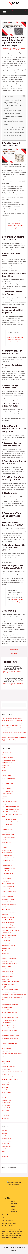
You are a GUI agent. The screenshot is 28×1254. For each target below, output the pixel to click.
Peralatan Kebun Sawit (8, 1025)
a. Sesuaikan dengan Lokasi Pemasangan (13, 120)
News (13, 1206)
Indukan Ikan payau (7, 896)
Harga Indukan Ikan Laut (8, 865)
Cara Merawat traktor (8, 824)
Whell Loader (5, 1118)
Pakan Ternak (5, 969)
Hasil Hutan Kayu (6, 878)
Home (13, 1201)
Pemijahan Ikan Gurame (8, 984)
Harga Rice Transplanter (8, 871)
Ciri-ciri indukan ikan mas (9, 827)
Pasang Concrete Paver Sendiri (10, 981)
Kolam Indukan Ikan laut (8, 927)
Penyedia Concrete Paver (9, 1020)
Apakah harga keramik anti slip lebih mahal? (12, 136)
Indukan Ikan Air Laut (8, 883)
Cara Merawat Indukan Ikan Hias (11, 821)
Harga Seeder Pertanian (8, 873)
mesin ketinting (6, 940)
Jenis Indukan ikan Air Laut (9, 904)
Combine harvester (7, 829)
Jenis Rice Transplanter (8, 912)
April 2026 (4, 1136)
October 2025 (5, 1143)
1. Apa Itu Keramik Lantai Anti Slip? (11, 99)
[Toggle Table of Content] (23, 96)
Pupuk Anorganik (6, 1048)
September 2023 (6, 1156)
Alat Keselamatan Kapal (8, 760)
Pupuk (3, 1046)
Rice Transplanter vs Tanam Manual (12, 1053)
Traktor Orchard (6, 1100)
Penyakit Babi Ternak (7, 1010)
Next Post (14, 653)
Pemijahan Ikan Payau (8, 987)
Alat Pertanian (5, 765)
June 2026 (4, 1130)
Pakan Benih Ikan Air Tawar (9, 963)
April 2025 (4, 1148)
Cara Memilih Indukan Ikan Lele (10, 809)
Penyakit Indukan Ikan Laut (9, 1015)
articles (4, 770)
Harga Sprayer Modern (8, 876)
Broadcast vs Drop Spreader (10, 801)
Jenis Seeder (5, 914)
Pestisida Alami (6, 1041)
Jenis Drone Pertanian (8, 899)
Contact (14, 1212)
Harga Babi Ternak (7, 855)
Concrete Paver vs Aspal (8, 837)
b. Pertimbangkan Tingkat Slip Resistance (13, 121)
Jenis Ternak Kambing (8, 922)
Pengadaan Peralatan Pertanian (10, 1002)
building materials (6, 804)
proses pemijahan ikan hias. (9, 1043)
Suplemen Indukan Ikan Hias (10, 1079)
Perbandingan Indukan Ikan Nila (10, 1035)
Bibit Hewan (5, 799)
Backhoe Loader (6, 775)
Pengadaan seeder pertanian (10, 1004)
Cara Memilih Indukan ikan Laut (10, 806)
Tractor (4, 1097)
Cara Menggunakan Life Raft (9, 811)
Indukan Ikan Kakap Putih (9, 891)
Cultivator (4, 840)
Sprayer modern (6, 1069)
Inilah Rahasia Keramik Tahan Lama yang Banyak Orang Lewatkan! (15, 226)
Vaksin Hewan (5, 1110)
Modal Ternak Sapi (7, 951)
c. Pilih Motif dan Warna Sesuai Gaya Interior (12, 124)
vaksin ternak (5, 1113)
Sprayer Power (6, 1074)
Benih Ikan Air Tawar (7, 786)
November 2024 (6, 1154)
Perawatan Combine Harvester (10, 1028)
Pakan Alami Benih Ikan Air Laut (10, 958)
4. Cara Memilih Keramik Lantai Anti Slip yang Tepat (12, 117)
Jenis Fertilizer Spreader (8, 901)
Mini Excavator (6, 948)
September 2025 (6, 1146)
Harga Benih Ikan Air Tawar (9, 858)
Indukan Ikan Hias (7, 889)
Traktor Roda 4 (6, 1105)
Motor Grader (5, 953)
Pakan (3, 956)
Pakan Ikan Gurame (7, 966)
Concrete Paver (6, 832)
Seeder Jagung (6, 1061)
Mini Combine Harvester (8, 945)
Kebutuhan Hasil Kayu (8, 925)
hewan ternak (5, 881)
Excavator (4, 847)
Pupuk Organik (6, 1051)
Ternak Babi (5, 1087)
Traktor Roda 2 (6, 1102)
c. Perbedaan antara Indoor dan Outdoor (13, 115)
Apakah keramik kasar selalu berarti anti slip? (13, 130)
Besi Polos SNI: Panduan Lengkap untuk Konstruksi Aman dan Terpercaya (12, 668)
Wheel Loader (5, 1115)
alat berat (4, 755)
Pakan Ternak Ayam (7, 971)
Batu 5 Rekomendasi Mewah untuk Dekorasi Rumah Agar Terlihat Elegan (13, 680)
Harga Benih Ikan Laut (8, 860)
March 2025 (5, 1151)
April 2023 (4, 1159)
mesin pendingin (6, 943)
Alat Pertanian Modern (8, 768)
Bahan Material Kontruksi (9, 48)
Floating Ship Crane (7, 852)
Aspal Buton (5, 773)
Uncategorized (6, 1108)
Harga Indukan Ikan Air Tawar (10, 863)
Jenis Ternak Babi (7, 920)
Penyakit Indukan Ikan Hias (9, 1012)
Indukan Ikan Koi (6, 894)
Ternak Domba (6, 1090)
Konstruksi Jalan (6, 932)
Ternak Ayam (5, 1084)
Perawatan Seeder (7, 1033)
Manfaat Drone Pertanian (9, 935)
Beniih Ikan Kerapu (7, 793)
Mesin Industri (6, 938)
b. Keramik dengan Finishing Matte (12, 113)
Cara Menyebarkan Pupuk (9, 819)
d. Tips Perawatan (8, 126)
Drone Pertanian (6, 842)
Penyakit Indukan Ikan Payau (10, 1017)
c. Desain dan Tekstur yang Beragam (12, 105)
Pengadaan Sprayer (7, 1007)
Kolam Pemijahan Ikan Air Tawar (10, 930)
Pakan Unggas (5, 979)
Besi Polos (4, 796)
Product (14, 1203)
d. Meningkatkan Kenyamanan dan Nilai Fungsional (13, 107)
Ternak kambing (6, 1092)
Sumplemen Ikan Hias (8, 1077)
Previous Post (14, 649)
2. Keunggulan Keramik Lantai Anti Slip (12, 100)
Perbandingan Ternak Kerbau (10, 1038)
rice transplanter (6, 752)
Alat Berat (5, 1218)
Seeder (4, 1059)
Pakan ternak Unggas (7, 976)
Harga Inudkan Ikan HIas (8, 868)
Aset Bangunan (7, 1220)
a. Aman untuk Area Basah (10, 102)
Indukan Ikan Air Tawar (8, 886)
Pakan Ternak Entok (7, 974)
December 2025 (6, 1138)
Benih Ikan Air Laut (7, 781)
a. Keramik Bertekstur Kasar (10, 111)
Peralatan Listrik (8, 1226)
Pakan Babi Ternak (7, 961)
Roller (3, 1056)
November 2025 (6, 1141)
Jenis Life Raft (6, 909)
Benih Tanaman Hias (7, 791)
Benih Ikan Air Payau (7, 783)
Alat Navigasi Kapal (7, 762)
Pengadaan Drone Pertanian (9, 992)
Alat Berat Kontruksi (7, 757)
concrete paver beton (8, 834)
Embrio (4, 845)
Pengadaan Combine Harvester (10, 989)
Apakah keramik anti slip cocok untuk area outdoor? (14, 133)
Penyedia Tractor (6, 1022)
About (13, 1209)
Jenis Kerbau (5, 907)
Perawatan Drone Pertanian (9, 1030)
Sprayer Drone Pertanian (8, 1066)
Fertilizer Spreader (7, 850)
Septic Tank (5, 1064)
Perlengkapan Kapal (9, 1223)
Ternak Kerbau (6, 1095)
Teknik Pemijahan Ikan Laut (9, 1082)
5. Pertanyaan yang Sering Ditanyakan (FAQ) (13, 127)
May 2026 (4, 1133)
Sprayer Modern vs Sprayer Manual (12, 1071)
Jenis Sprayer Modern (8, 917)
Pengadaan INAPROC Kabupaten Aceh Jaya (14, 994)
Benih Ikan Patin (6, 788)
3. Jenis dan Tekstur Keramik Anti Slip (12, 110)
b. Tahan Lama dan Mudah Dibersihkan (13, 103)
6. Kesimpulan (6, 138)
